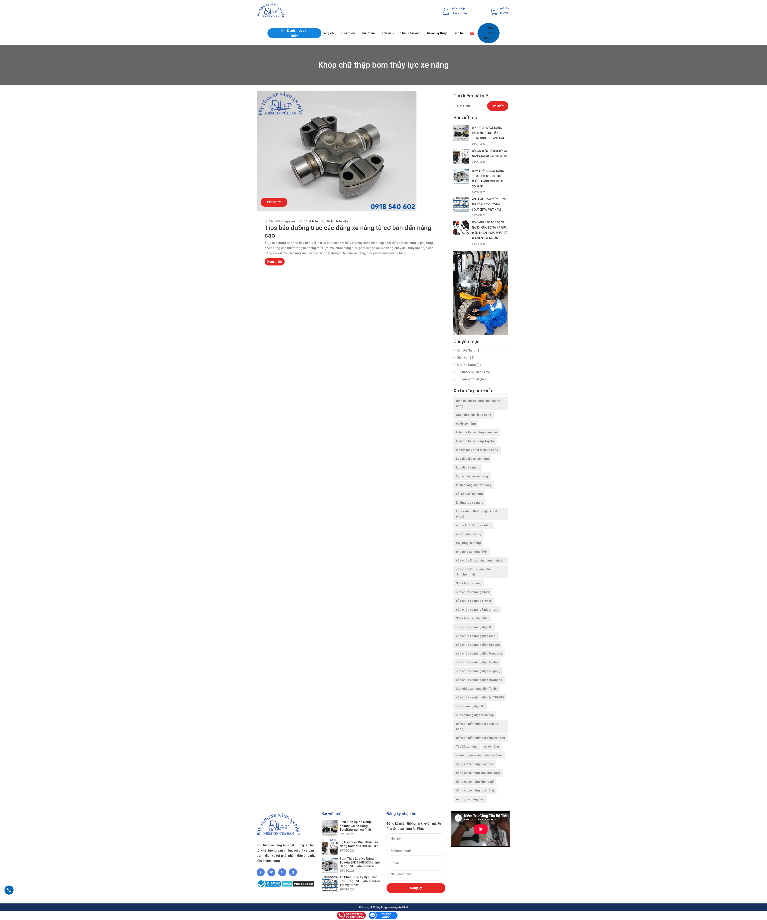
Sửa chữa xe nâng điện (472, 618)
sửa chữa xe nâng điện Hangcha (479, 653)
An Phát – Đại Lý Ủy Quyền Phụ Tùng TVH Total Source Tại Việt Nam (490, 204)
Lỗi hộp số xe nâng (469, 494)
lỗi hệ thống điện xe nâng (474, 485)
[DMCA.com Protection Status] (297, 882)
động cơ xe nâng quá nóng (475, 790)
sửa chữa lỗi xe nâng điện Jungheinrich (474, 571)
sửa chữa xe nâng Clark (473, 592)
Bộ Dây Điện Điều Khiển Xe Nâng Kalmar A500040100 (359, 844)
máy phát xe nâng (468, 534)
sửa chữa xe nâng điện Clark (476, 636)
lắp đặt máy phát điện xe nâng (477, 450)
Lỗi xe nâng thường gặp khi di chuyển (477, 514)
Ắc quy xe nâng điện (470, 799)
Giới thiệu (348, 33)
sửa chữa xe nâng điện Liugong (478, 671)
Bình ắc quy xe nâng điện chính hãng (478, 403)
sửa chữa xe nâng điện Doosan (478, 645)
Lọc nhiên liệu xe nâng (472, 476)
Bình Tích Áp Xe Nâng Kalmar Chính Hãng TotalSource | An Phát (488, 133)
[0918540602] (9, 890)
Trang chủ (328, 33)
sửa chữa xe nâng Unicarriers (477, 609)
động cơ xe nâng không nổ (475, 781)
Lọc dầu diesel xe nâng (472, 458)
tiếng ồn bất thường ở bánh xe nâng (477, 726)
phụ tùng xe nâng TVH (471, 552)
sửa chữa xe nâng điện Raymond (479, 680)
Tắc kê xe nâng (467, 746)
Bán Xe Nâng (466, 350)
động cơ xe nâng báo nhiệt (475, 764)
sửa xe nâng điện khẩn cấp (475, 715)
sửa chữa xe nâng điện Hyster (477, 662)
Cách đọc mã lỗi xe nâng (473, 415)
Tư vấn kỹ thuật (436, 33)
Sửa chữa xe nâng (469, 583)
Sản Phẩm (368, 33)
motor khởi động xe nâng (473, 525)
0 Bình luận (311, 221)
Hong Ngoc (288, 221)
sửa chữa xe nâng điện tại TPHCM (480, 697)
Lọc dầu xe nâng (467, 467)
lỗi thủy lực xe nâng (469, 502)
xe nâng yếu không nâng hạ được (479, 755)
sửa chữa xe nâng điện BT (474, 627)
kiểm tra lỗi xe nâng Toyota (475, 441)
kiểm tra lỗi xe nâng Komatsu (476, 432)
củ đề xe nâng (466, 423)
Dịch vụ (386, 33)
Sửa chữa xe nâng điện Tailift (476, 688)
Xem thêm (274, 261)
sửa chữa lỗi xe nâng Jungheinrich (480, 560)
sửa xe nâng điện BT (470, 706)
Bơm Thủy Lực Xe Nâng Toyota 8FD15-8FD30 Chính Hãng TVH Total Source (360, 862)
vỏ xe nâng (491, 746)
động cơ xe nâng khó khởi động (478, 773)
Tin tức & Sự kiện (408, 33)
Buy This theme (488, 33)
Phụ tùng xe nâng (468, 543)
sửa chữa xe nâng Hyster (473, 601)
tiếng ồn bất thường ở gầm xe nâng (480, 738)
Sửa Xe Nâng (466, 365)
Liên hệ (458, 33)
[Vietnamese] (472, 33)
